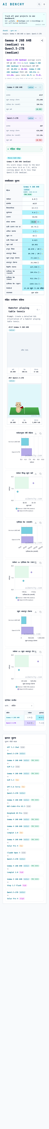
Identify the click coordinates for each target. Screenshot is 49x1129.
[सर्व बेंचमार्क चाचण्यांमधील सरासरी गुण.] (36, 199)
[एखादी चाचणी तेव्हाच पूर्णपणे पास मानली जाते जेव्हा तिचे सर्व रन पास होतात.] (38, 222)
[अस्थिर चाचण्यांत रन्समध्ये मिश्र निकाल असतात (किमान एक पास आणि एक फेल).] (35, 231)
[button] (40, 87)
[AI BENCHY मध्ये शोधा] (39, 4)
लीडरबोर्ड (5, 31)
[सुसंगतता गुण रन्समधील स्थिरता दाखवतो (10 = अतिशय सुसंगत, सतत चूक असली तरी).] (36, 212)
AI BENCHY (14, 4)
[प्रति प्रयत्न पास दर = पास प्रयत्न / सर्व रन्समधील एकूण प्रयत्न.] (37, 227)
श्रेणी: (7, 706)
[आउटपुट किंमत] (40, 254)
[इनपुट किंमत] (40, 249)
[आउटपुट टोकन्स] (38, 263)
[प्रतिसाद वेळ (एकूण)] (39, 284)
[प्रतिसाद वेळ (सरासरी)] (38, 272)
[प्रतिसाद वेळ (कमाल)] (38, 278)
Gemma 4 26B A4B (12, 717)
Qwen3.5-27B (11, 723)
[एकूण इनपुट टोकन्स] (38, 258)
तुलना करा (14, 31)
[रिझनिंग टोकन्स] (38, 267)
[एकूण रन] (36, 236)
